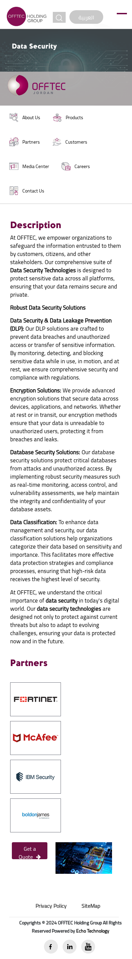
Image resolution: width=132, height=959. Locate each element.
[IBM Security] (35, 776)
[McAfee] (35, 737)
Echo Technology (92, 930)
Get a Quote (27, 851)
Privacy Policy (51, 906)
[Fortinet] (35, 698)
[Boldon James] (35, 814)
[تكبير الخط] (59, 17)
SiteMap (91, 906)
